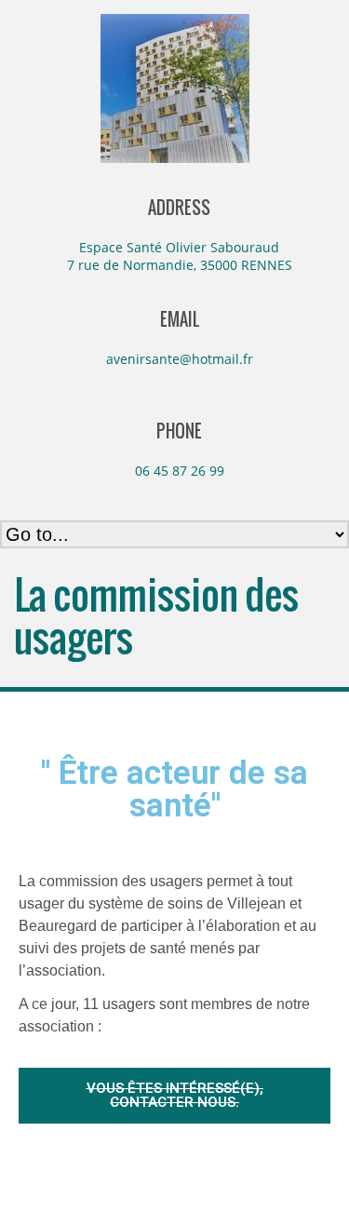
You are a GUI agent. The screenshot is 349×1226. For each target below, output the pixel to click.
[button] (174, 1096)
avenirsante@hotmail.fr (179, 359)
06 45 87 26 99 (179, 470)
